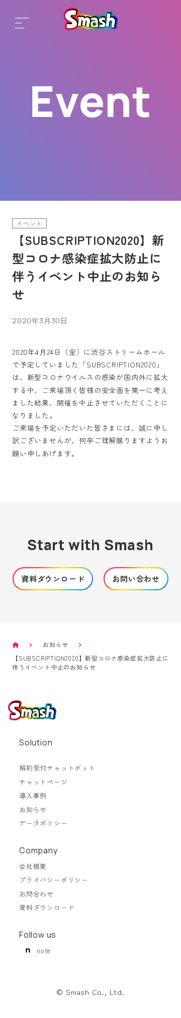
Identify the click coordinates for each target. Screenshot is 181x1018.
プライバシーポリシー (53, 879)
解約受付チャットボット (57, 768)
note (44, 950)
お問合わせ (36, 894)
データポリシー (43, 823)
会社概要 (33, 866)
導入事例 (33, 795)
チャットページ (43, 782)
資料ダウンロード (46, 907)
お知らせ (55, 644)
